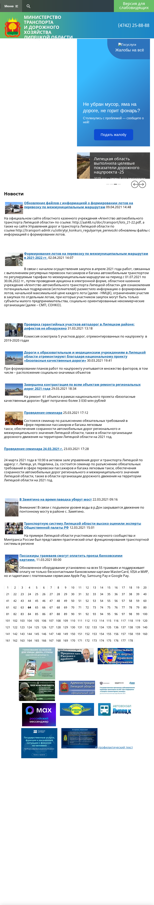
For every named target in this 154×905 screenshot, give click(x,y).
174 (101, 640)
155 (108, 634)
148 (58, 634)
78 (130, 607)
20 (145, 587)
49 (65, 601)
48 (58, 601)
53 (94, 601)
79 (137, 607)
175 (108, 640)
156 (116, 634)
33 (94, 594)
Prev (134, 184)
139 (137, 627)
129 (65, 627)
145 (36, 634)
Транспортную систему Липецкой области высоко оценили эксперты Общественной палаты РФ (82, 525)
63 (22, 607)
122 (15, 627)
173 (94, 640)
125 (36, 627)
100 (145, 614)
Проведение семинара (43, 412)
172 (87, 640)
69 (65, 607)
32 (87, 594)
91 (80, 614)
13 (94, 587)
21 (7, 594)
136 (116, 627)
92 (87, 614)
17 (123, 587)
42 (15, 601)
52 (87, 601)
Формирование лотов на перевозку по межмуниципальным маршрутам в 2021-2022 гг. (86, 255)
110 (72, 620)
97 (123, 614)
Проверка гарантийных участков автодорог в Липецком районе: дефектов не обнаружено (79, 326)
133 (94, 627)
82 (15, 614)
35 (108, 594)
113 (94, 620)
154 (101, 634)
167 (51, 640)
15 (108, 587)
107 (51, 620)
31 (80, 594)
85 (36, 614)
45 (36, 601)
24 (29, 594)
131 (80, 627)
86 (44, 614)
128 (58, 627)
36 (116, 594)
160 (145, 634)
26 (44, 594)
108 (58, 620)
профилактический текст (115, 747)
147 (51, 634)
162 (15, 640)
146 (44, 634)
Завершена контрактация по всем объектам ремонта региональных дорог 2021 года (82, 386)
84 (29, 614)
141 (7, 634)
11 (80, 587)
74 (101, 607)
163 (22, 640)
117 (123, 620)
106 (44, 620)
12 (87, 587)
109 (65, 620)
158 (130, 634)
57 (123, 601)
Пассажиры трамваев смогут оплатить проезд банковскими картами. (71, 557)
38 (130, 594)
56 (116, 601)
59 (137, 601)
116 (116, 620)
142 (15, 634)
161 (7, 640)
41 (7, 601)
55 (108, 601)
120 (145, 620)
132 (87, 627)
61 (7, 607)
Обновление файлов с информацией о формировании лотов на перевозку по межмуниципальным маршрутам (78, 205)
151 (80, 634)
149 (65, 634)
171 (80, 640)
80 (145, 607)
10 (72, 587)
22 (15, 594)
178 (130, 640)
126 (44, 627)
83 (22, 614)
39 (137, 594)
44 (29, 601)
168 (58, 640)
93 (94, 614)
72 (87, 607)
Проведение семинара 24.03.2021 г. (33, 449)
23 (22, 594)
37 (123, 594)
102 (15, 620)
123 (22, 627)
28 (58, 594)
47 (51, 601)
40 (145, 594)
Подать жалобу (113, 135)
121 (7, 627)
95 (108, 614)
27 (51, 594)
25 (36, 594)
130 (72, 627)
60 (145, 601)
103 (22, 620)
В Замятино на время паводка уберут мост (55, 499)
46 (44, 601)
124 (29, 627)
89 (65, 614)
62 (15, 607)
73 (94, 607)
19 (137, 587)
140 (145, 627)
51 (80, 601)
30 (72, 594)
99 (137, 614)
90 (72, 614)
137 (123, 627)
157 (123, 634)
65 (36, 607)
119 (137, 620)
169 (65, 640)
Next (142, 184)
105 (36, 620)
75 (108, 607)
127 (51, 627)
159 (137, 634)
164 (29, 640)
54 (101, 601)
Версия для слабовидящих (134, 5)
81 (7, 614)
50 (72, 601)
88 (58, 614)
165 (36, 640)
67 (51, 607)
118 (130, 620)
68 (58, 607)
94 (101, 614)
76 (116, 607)
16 (116, 587)
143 (22, 634)
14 (101, 587)
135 (108, 627)
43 (22, 601)
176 (116, 640)
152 (87, 634)
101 (7, 620)
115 (108, 620)
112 (87, 620)
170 (72, 640)
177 (123, 640)
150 (72, 634)
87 (51, 614)
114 (101, 620)
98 (130, 614)
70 (72, 607)
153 (94, 634)
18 (130, 587)
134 (101, 627)
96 (116, 614)
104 (29, 620)
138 (130, 627)
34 (101, 594)
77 (123, 607)
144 (29, 634)
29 (65, 594)
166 (44, 640)
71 (80, 607)
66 (44, 607)
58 (130, 601)
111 (80, 620)
